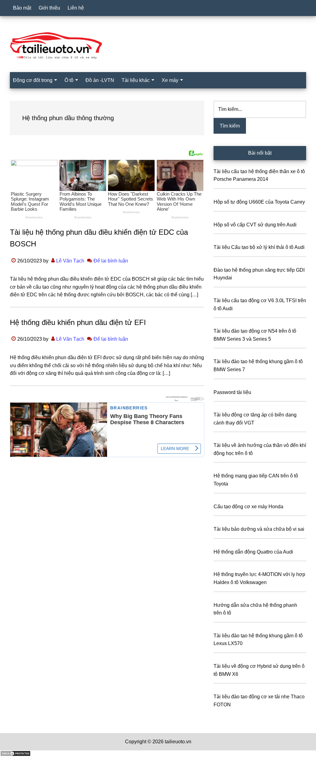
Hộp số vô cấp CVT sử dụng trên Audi (255, 224)
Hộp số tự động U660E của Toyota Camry (259, 202)
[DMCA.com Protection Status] (15, 754)
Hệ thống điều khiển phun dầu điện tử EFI (78, 322)
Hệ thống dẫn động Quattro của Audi (253, 551)
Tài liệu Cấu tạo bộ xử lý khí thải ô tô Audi (259, 247)
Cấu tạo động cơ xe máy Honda (248, 506)
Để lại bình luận (111, 260)
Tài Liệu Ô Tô (158, 46)
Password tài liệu (232, 392)
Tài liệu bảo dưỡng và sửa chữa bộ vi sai (259, 529)
